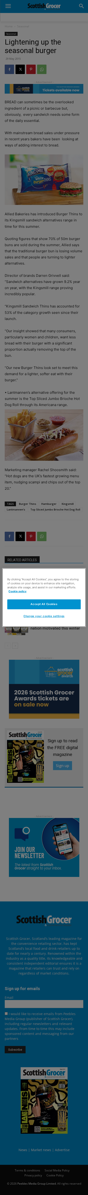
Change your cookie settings (43, 616)
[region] (44, 597)
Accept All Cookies (44, 604)
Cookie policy (17, 591)
